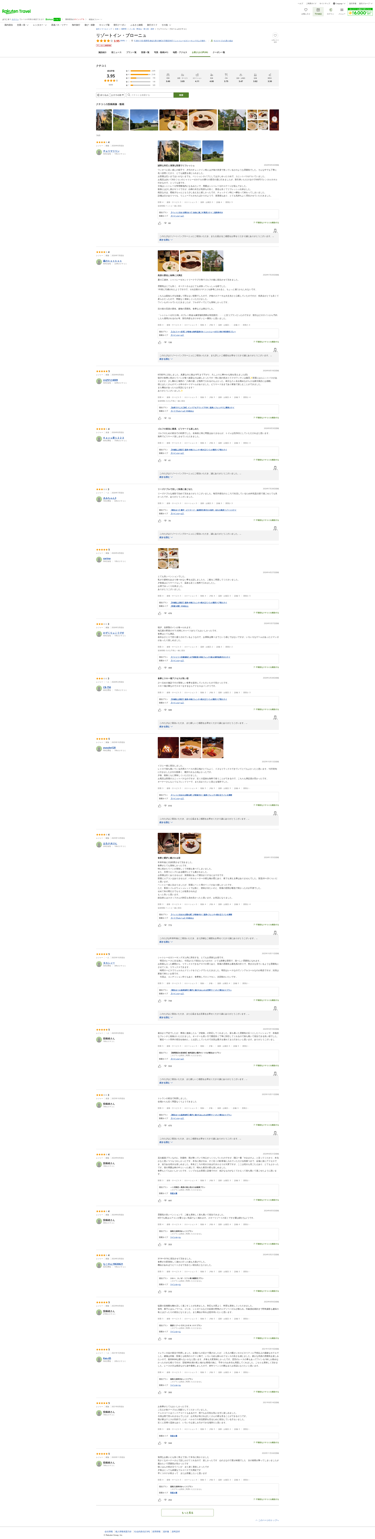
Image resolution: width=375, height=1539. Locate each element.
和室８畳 (173, 1193)
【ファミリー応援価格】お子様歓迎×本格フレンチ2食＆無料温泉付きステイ (200, 657)
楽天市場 (352, 3)
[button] (104, 119)
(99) (200, 52)
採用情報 (156, 1531)
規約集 (166, 1531)
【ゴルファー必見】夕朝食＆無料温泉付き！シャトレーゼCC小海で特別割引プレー (203, 332)
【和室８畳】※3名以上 (179, 606)
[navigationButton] (274, 119)
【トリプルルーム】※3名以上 (182, 411)
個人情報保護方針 (123, 1531)
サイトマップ (324, 3)
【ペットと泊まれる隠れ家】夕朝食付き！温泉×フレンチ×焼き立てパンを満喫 (201, 795)
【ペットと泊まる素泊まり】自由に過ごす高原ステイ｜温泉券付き (196, 212)
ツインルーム (175, 1237)
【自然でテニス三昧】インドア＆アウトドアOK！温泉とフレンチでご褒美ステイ (202, 407)
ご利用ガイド (311, 3)
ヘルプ (300, 3)
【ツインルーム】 (177, 216)
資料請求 (176, 1531)
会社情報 (109, 1531)
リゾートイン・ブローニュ (121, 35)
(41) (161, 52)
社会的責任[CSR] (142, 1531)
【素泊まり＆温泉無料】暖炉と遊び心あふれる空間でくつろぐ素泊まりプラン (201, 990)
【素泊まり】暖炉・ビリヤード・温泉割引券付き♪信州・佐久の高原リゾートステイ (203, 510)
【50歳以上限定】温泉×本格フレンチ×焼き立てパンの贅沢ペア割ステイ (198, 450)
